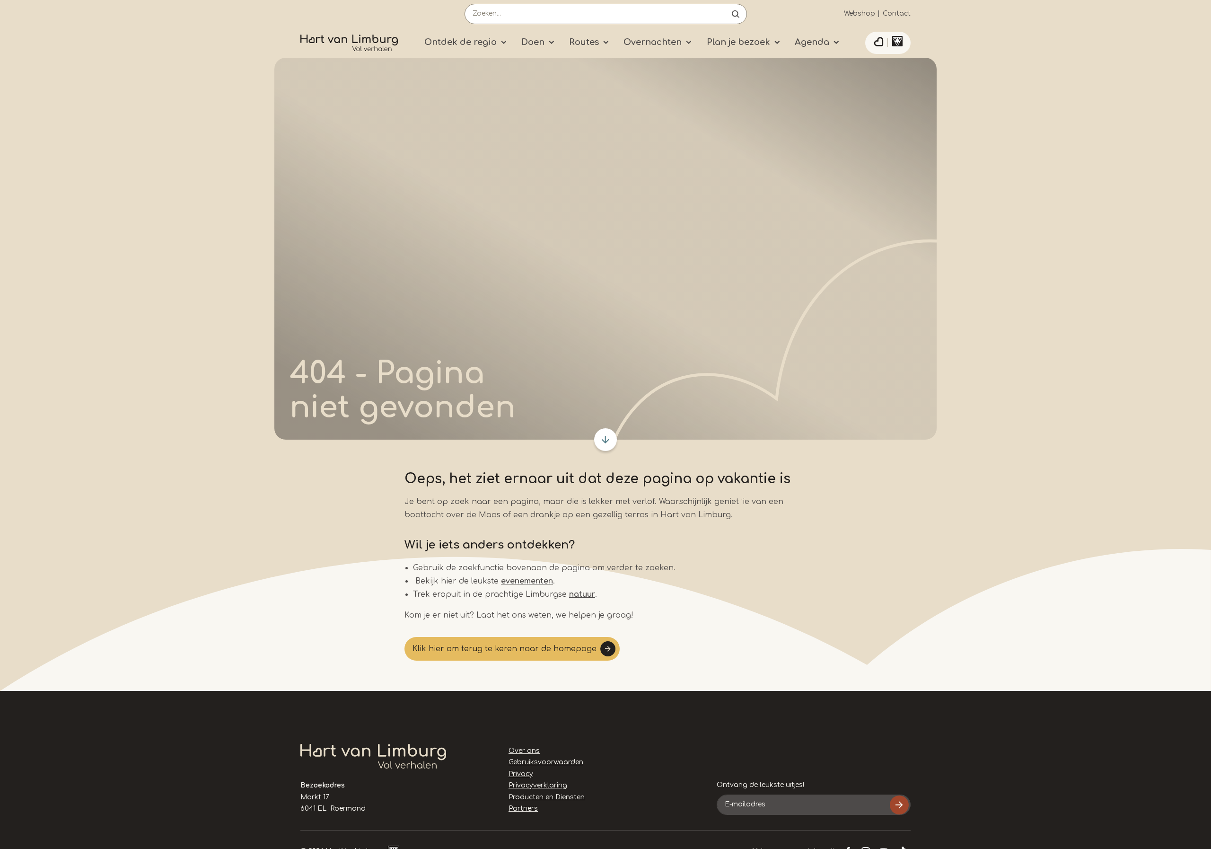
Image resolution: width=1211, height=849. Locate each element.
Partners (523, 808)
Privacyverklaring (538, 785)
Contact (897, 13)
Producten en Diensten (547, 797)
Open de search (735, 14)
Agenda (812, 42)
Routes (584, 42)
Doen (532, 42)
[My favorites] (878, 43)
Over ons (524, 750)
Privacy (521, 774)
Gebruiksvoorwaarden (546, 762)
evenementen (527, 581)
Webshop (859, 13)
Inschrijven (899, 805)
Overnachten (652, 42)
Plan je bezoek (738, 42)
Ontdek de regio (460, 42)
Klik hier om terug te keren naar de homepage (504, 649)
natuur (582, 594)
